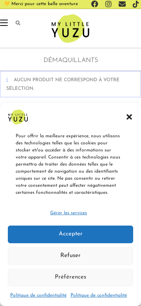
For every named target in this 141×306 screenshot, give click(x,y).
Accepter (71, 234)
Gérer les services (68, 213)
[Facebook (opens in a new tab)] (96, 4)
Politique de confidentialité (38, 295)
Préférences (70, 277)
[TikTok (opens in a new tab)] (134, 4)
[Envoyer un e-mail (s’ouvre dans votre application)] (123, 4)
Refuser (70, 256)
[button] (129, 117)
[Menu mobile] (5, 23)
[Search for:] (15, 23)
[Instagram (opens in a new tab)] (109, 4)
